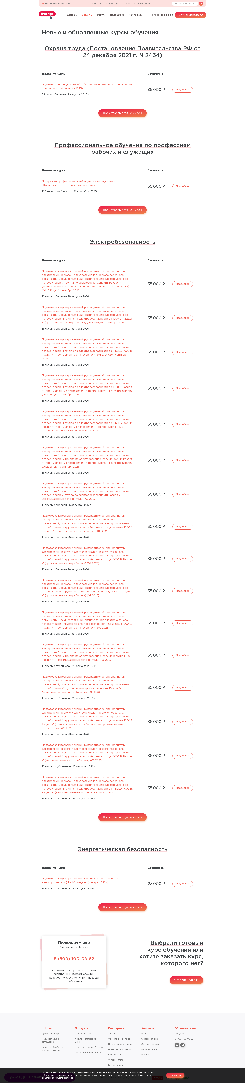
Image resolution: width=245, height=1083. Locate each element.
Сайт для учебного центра (88, 1052)
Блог (128, 3)
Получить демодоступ (190, 15)
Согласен (175, 1075)
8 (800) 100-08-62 (162, 15)
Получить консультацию (120, 1044)
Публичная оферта (51, 1034)
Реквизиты (146, 1055)
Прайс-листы (98, 3)
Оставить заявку (186, 980)
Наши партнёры (149, 1049)
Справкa (112, 1034)
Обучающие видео (142, 3)
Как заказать (114, 1055)
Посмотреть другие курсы (122, 113)
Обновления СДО (114, 3)
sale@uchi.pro (181, 1034)
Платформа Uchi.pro (85, 1034)
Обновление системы (119, 1039)
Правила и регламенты (119, 1049)
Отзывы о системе (150, 1044)
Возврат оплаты (116, 1065)
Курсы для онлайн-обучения (89, 1047)
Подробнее (182, 90)
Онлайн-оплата (115, 1060)
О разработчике (149, 1039)
